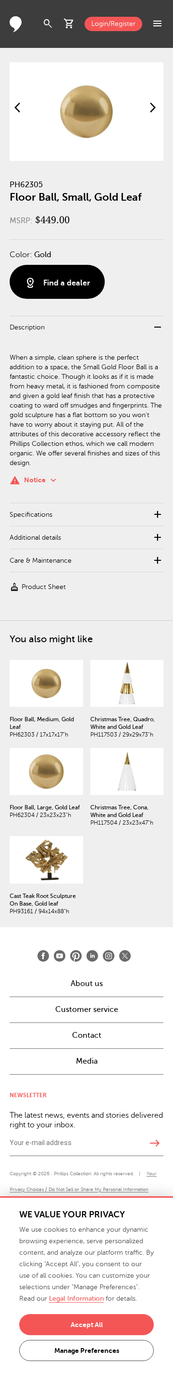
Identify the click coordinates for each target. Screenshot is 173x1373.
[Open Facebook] (43, 956)
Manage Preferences (86, 1350)
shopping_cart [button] (69, 24)
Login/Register (113, 23)
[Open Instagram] (108, 956)
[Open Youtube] (59, 956)
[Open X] (125, 956)
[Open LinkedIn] (92, 956)
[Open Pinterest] (76, 956)
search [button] (48, 24)
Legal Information (76, 1298)
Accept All (87, 1324)
